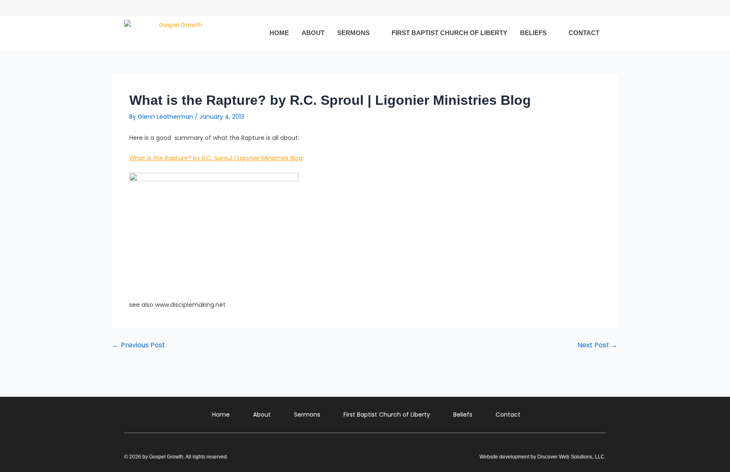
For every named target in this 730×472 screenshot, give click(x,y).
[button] (599, 8)
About (313, 32)
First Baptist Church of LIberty (449, 32)
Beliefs (533, 32)
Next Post (597, 345)
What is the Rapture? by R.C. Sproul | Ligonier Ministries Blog (215, 158)
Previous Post (138, 345)
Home (279, 32)
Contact (584, 32)
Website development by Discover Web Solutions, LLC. (542, 457)
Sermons (353, 32)
